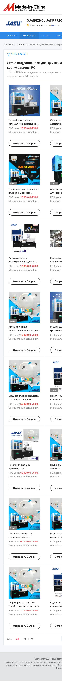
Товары (31, 35)
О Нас (45, 35)
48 (32, 638)
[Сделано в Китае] (25, 7)
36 (24, 638)
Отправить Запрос (24, 143)
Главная (11, 35)
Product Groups (18, 54)
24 (17, 638)
